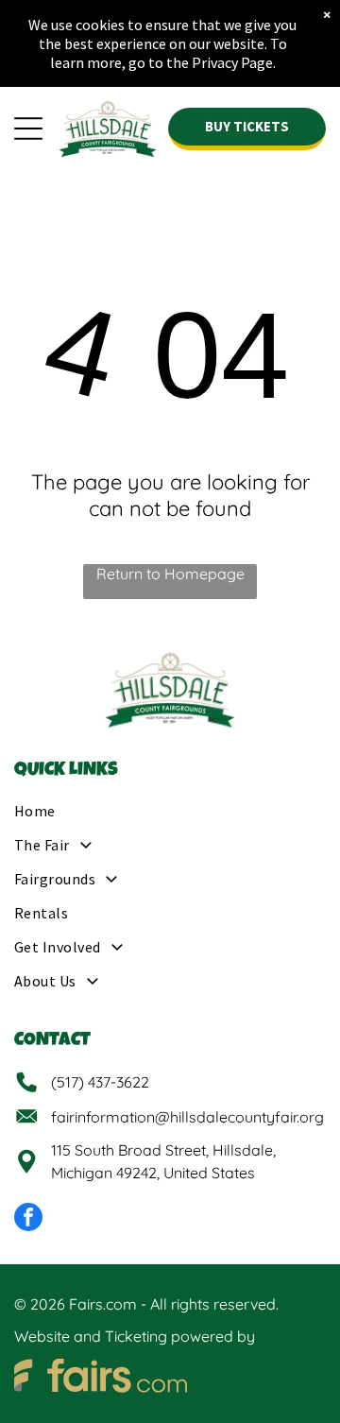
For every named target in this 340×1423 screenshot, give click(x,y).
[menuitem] (170, 816)
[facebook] (28, 1219)
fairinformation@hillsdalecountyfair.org (187, 1116)
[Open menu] (28, 128)
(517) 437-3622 (100, 1081)
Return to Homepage (170, 573)
